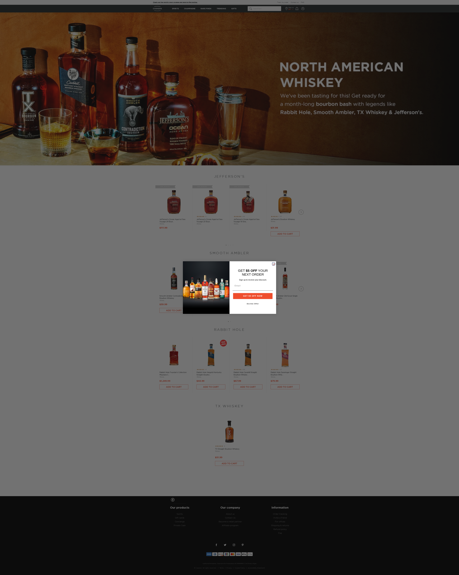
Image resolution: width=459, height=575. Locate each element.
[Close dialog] (273, 263)
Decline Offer (253, 304)
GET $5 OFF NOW (252, 296)
